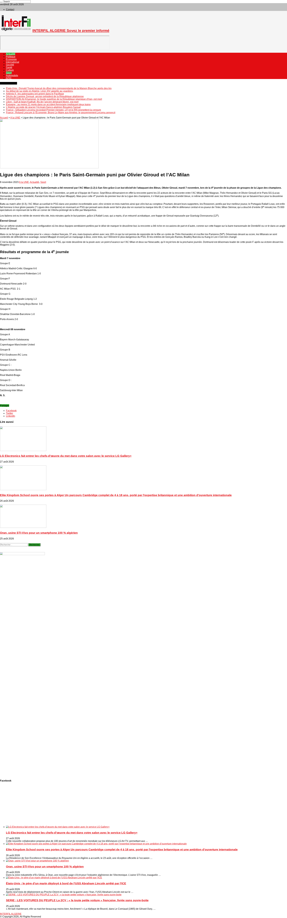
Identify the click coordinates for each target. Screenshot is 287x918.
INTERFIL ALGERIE (11, 914)
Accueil (4, 117)
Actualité (10, 54)
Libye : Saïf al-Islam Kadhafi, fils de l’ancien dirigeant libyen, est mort (42, 102)
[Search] (1, 2)
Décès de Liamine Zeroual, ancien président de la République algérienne (45, 96)
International (12, 62)
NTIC (9, 78)
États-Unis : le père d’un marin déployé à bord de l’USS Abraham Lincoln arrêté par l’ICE (66, 883)
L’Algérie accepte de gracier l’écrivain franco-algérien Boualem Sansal (43, 107)
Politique (10, 56)
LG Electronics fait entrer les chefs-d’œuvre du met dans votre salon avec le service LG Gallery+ (66, 455)
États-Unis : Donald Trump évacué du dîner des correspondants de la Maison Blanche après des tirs (59, 88)
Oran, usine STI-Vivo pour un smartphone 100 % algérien (39, 532)
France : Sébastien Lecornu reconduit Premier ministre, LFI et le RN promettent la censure (53, 110)
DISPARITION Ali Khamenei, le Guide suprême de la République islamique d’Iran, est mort (54, 99)
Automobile (12, 75)
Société (10, 64)
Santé (9, 67)
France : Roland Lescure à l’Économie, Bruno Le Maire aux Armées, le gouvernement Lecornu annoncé (60, 112)
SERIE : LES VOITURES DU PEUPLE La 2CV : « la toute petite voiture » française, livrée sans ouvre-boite (77, 900)
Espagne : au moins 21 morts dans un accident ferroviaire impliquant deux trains (48, 104)
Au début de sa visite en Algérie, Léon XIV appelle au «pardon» (39, 91)
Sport (9, 73)
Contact (10, 9)
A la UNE (15, 117)
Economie (11, 59)
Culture (10, 70)
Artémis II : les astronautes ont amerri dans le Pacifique (35, 93)
